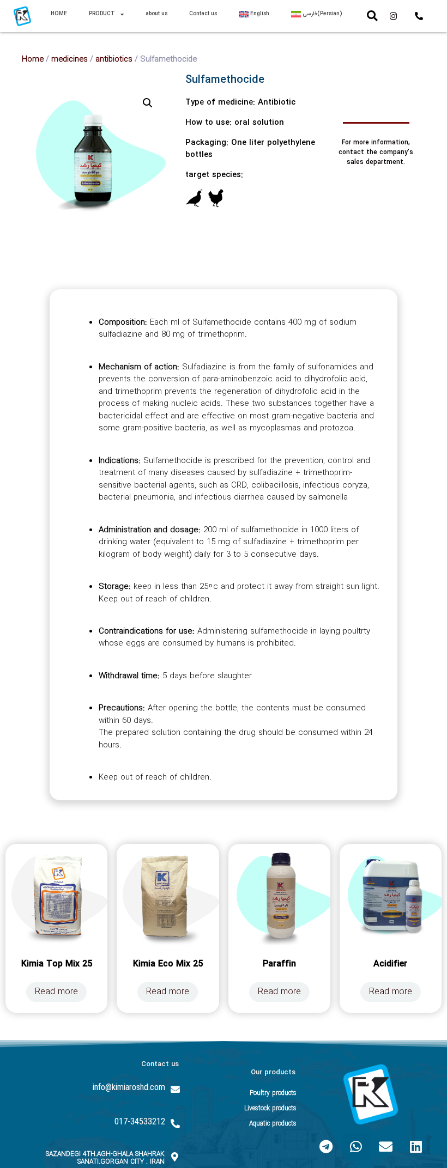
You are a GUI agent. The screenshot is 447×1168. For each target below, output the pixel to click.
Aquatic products (273, 1123)
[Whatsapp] (356, 1146)
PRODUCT (102, 14)
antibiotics (113, 59)
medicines (69, 59)
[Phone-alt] (419, 16)
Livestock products (270, 1108)
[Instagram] (393, 16)
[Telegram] (326, 1146)
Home (33, 59)
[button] (372, 16)
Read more (56, 992)
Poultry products (273, 1093)
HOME (59, 14)
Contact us (203, 14)
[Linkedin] (416, 1146)
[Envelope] (386, 1146)
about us (156, 14)
